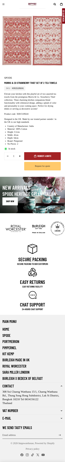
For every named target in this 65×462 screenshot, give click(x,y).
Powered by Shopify (45, 443)
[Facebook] (22, 455)
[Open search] (54, 4)
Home (5, 329)
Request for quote (42, 166)
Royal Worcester (14, 366)
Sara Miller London (15, 372)
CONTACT (8, 386)
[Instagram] (27, 455)
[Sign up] (60, 435)
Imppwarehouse (26, 443)
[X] (38, 455)
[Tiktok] (32, 455)
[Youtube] (43, 455)
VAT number (10, 410)
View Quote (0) (63, 16)
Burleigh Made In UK (15, 360)
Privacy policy (32, 449)
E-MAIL (6, 418)
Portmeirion (10, 341)
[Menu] (3, 4)
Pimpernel (9, 348)
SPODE (6, 335)
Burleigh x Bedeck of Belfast (22, 378)
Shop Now (10, 201)
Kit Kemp (8, 354)
